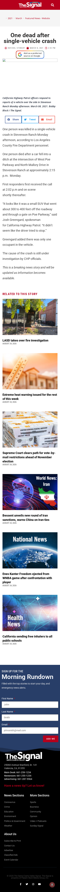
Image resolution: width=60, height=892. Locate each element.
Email (5, 724)
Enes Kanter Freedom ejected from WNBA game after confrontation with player (27, 578)
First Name (8, 698)
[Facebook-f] (20, 884)
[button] (7, 5)
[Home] (4, 18)
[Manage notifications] (52, 884)
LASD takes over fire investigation (25, 340)
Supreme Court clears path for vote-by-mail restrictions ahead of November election (29, 457)
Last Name (8, 711)
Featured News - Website (37, 18)
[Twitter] (27, 884)
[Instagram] (33, 884)
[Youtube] (39, 884)
